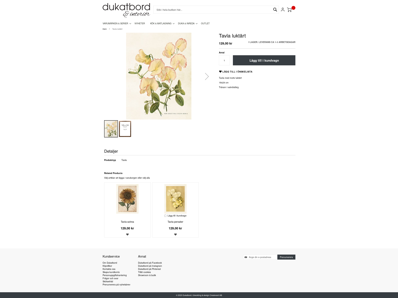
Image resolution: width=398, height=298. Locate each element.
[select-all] (146, 177)
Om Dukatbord (110, 262)
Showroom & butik (147, 275)
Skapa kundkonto (111, 272)
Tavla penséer (175, 221)
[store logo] (126, 10)
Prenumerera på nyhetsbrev (116, 284)
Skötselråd (108, 281)
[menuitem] (116, 23)
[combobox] (216, 10)
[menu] (199, 23)
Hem (105, 29)
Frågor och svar (110, 278)
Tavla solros (127, 221)
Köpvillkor (107, 265)
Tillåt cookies (144, 272)
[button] (207, 76)
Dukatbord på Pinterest (149, 268)
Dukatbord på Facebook (150, 262)
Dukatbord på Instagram (150, 265)
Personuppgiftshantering (115, 275)
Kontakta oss (109, 268)
